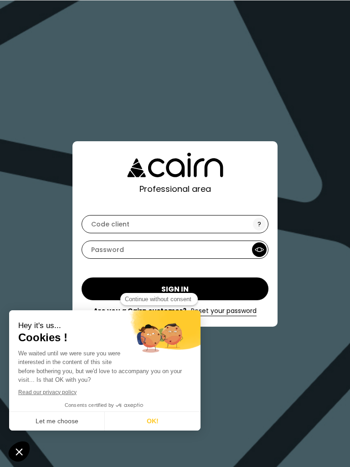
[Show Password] (259, 249)
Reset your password (224, 310)
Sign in (175, 289)
